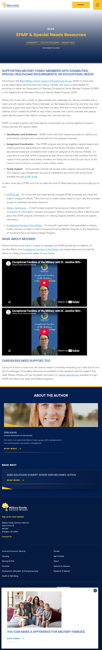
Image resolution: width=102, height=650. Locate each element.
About (56, 561)
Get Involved (59, 556)
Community (32, 43)
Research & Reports (62, 571)
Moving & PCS (8, 561)
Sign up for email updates (13, 516)
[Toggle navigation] (97, 5)
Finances (5, 566)
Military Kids (68, 43)
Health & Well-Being (10, 575)
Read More (10, 449)
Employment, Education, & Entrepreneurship (20, 571)
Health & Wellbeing (50, 43)
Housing (5, 556)
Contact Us (7, 536)
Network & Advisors (62, 566)
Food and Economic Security (14, 551)
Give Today (13, 639)
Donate (81, 5)
